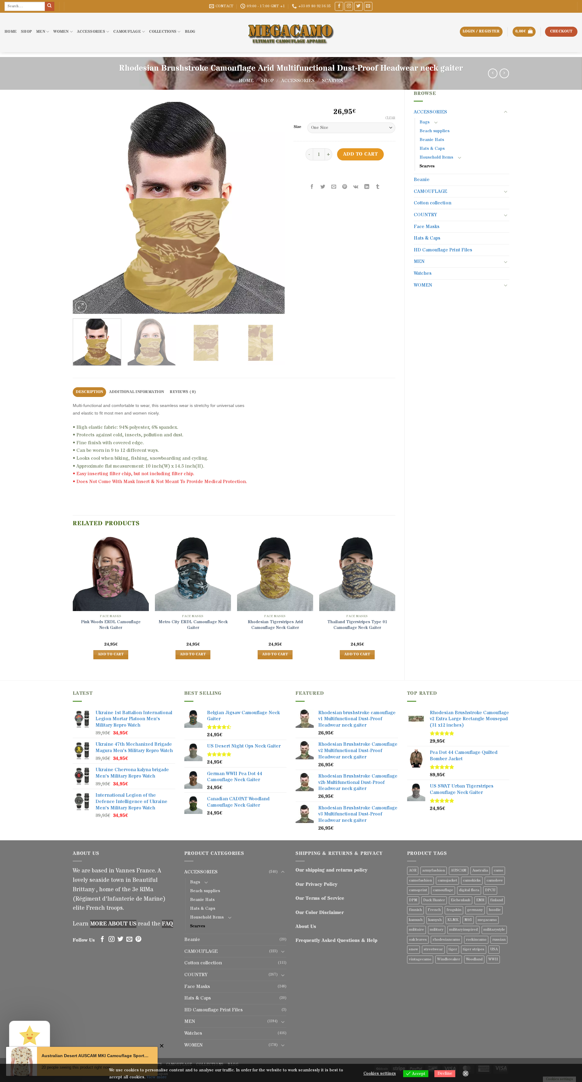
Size (297, 127)
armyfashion (433, 870)
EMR (480, 900)
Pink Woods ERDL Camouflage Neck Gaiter (111, 624)
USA (494, 949)
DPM (413, 900)
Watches (423, 273)
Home (246, 80)
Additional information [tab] (136, 392)
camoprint (418, 890)
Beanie (422, 179)
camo (498, 870)
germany (475, 909)
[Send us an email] (368, 6)
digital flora (469, 890)
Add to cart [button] (111, 654)
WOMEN (61, 31)
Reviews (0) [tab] (183, 392)
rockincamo (476, 939)
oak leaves (418, 939)
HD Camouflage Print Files (443, 250)
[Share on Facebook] (312, 187)
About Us (306, 926)
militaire (416, 929)
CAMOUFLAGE (127, 31)
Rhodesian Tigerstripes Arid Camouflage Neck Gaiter (275, 624)
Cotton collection (432, 203)
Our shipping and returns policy (331, 870)
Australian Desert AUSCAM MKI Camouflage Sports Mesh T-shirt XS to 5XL (95, 1055)
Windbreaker (448, 959)
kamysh (435, 919)
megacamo (487, 919)
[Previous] (84, 208)
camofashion (420, 880)
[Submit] (49, 6)
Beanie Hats (432, 140)
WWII (493, 959)
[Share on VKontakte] (356, 187)
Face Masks (427, 226)
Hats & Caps (432, 149)
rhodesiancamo (446, 939)
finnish (415, 909)
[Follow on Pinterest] (138, 939)
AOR (412, 870)
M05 (468, 919)
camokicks (472, 880)
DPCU (490, 890)
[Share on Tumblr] (378, 187)
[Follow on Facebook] (339, 6)
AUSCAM (459, 870)
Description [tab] (89, 392)
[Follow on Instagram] (348, 6)
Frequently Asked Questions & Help (336, 940)
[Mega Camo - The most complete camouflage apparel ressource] (291, 32)
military (436, 929)
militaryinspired (463, 929)
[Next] (272, 208)
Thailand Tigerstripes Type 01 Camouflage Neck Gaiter (357, 624)
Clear (390, 118)
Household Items (436, 157)
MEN (40, 31)
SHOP (26, 31)
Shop (267, 80)
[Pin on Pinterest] (345, 187)
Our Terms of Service (320, 898)
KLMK (453, 919)
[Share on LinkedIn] (367, 187)
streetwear (433, 949)
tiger (453, 949)
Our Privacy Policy (316, 884)
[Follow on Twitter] (358, 6)
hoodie (495, 909)
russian (499, 939)
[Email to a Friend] (334, 187)
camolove (495, 880)
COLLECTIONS (162, 31)
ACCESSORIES (91, 31)
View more (156, 1077)
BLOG (190, 31)
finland (496, 900)
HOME (11, 31)
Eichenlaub (460, 900)
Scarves (332, 80)
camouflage (443, 890)
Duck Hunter (434, 900)
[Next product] (492, 73)
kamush (416, 919)
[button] (524, 32)
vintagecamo (420, 959)
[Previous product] (504, 73)
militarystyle (494, 929)
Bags (425, 122)
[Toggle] (505, 112)
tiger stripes (473, 949)
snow (413, 949)
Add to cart (360, 154)
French (434, 909)
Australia (480, 870)
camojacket (447, 880)
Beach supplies (435, 131)
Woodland (474, 959)
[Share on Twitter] (323, 187)
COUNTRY (425, 214)
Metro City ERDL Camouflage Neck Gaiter (193, 624)
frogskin (454, 909)
